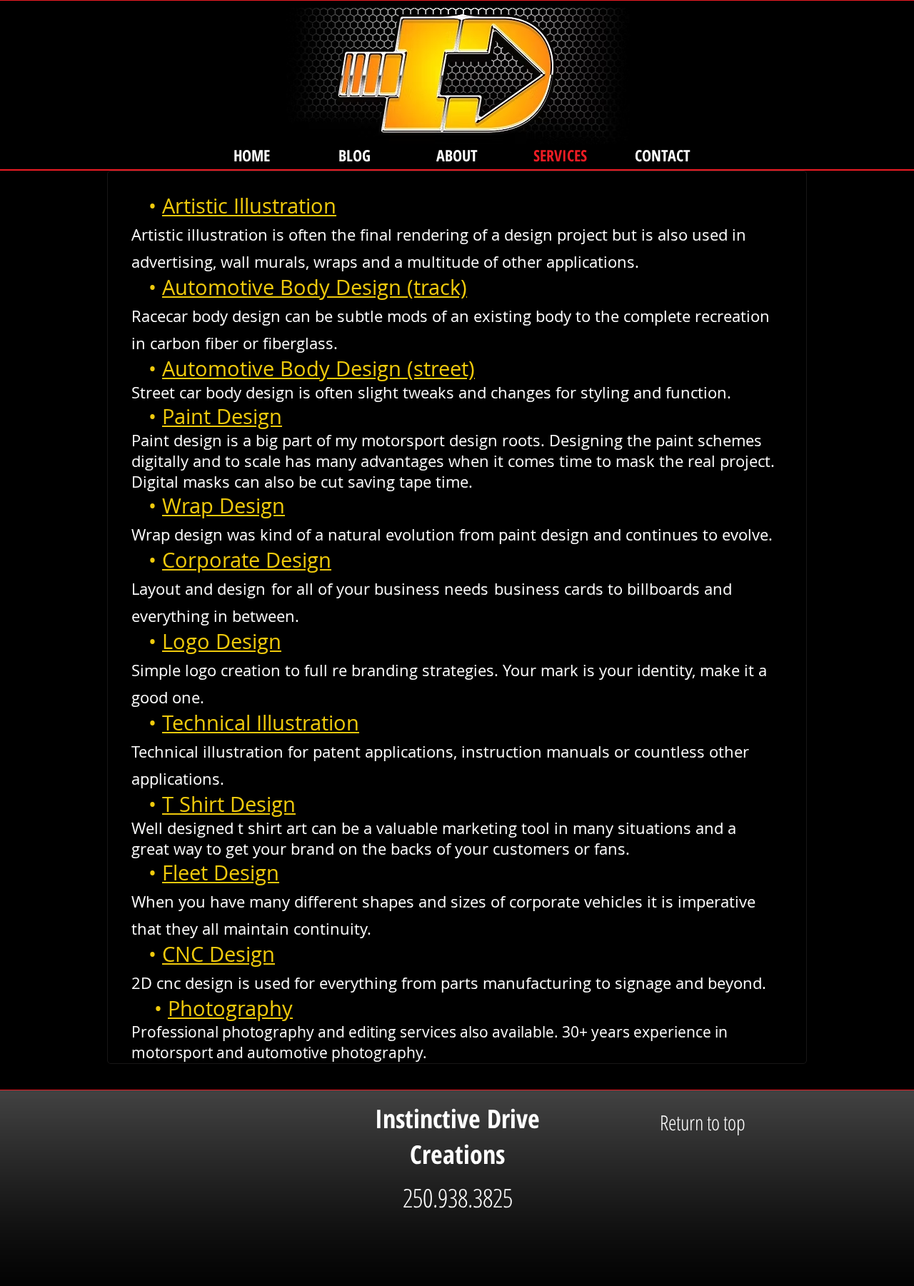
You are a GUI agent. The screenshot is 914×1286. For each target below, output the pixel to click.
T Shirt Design (229, 804)
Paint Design (222, 416)
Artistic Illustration (249, 205)
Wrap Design (223, 505)
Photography (230, 1008)
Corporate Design (246, 559)
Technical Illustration (260, 722)
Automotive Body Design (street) (318, 368)
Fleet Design (220, 872)
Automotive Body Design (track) (314, 287)
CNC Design (218, 954)
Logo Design (221, 641)
